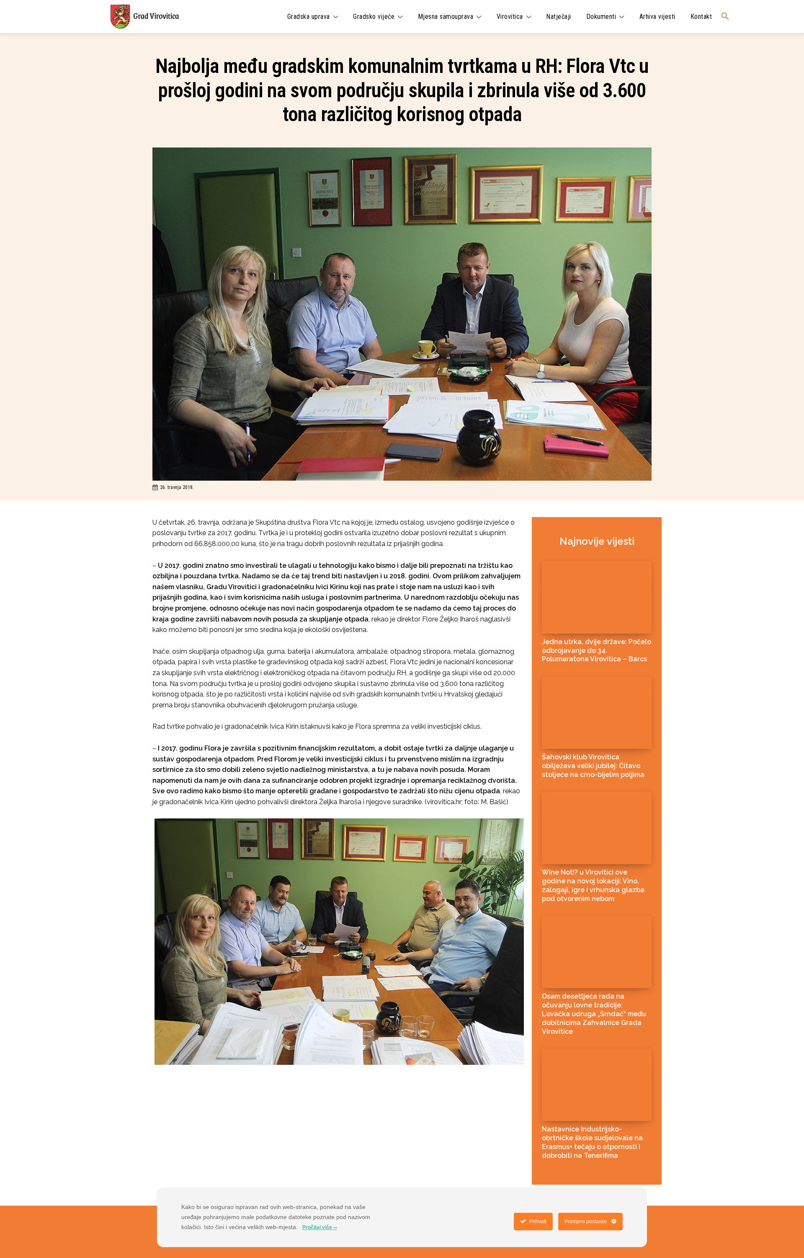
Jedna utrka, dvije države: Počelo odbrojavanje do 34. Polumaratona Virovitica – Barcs (596, 650)
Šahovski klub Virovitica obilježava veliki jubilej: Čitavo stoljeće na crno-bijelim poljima (593, 766)
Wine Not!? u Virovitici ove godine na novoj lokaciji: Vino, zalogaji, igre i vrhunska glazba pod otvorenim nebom (593, 885)
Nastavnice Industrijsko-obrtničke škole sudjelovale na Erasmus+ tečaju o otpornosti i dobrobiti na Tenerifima (592, 1142)
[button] (725, 17)
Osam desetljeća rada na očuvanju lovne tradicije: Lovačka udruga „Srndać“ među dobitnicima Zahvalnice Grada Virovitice (594, 1013)
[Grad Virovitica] (144, 16)
